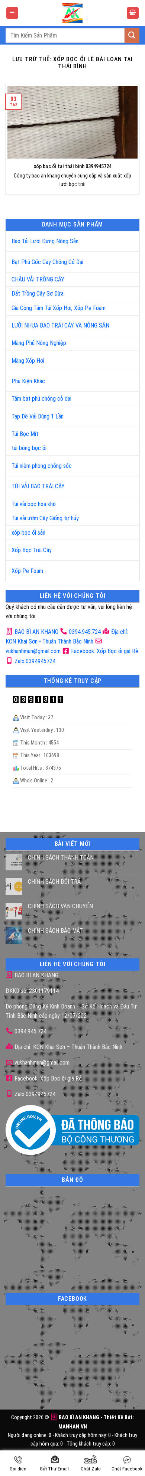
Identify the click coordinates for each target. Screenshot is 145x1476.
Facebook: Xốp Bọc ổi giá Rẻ (104, 651)
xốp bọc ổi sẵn (28, 532)
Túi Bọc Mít (25, 433)
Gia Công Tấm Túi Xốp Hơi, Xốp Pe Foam (59, 308)
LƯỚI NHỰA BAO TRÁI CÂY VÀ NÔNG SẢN (60, 325)
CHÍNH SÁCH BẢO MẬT (55, 930)
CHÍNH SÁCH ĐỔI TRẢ (54, 881)
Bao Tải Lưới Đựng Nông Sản (45, 241)
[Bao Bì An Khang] (72, 13)
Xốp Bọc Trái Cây (32, 550)
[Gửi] (132, 35)
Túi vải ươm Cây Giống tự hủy (45, 518)
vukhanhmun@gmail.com (41, 1062)
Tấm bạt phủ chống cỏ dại (41, 398)
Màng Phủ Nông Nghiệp (39, 342)
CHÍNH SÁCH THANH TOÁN (61, 857)
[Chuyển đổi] (126, 238)
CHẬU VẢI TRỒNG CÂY (38, 279)
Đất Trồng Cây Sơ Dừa (38, 293)
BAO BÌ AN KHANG (35, 631)
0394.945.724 (85, 631)
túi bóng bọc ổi (29, 448)
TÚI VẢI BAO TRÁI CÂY (38, 486)
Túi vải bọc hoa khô (34, 504)
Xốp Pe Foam (27, 570)
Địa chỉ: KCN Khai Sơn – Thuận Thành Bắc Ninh (67, 1046)
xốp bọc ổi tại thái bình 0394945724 (73, 166)
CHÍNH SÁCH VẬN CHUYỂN (60, 906)
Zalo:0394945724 (34, 661)
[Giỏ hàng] (133, 13)
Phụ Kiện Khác (28, 381)
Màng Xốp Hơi (28, 360)
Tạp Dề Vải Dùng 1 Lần (38, 416)
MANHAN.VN (72, 1427)
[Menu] (12, 13)
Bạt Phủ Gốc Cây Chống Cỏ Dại (47, 261)
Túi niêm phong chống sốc (42, 465)
